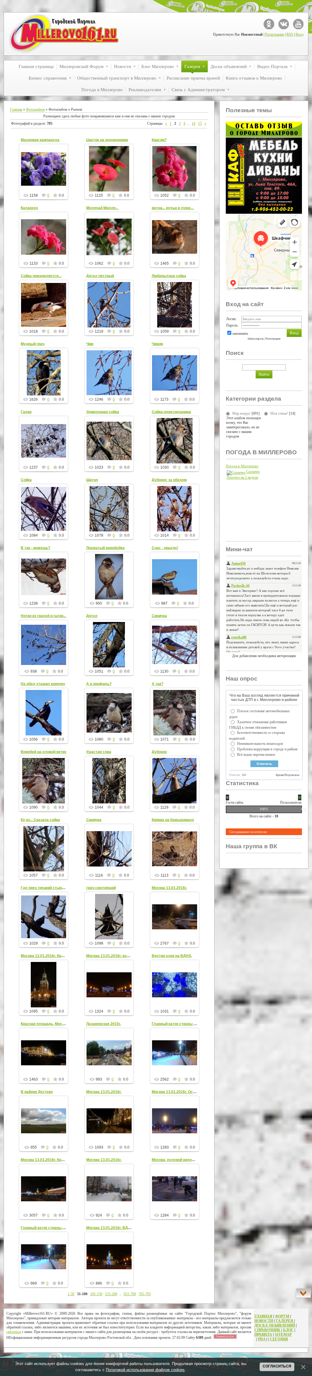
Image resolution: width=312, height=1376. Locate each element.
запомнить (240, 333)
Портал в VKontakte (283, 24)
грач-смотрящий (101, 888)
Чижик (157, 344)
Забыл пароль (255, 338)
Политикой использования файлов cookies (145, 1369)
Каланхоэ (29, 208)
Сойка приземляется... (41, 276)
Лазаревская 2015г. (103, 1024)
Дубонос (159, 752)
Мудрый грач (32, 344)
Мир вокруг (241, 413)
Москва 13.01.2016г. (169, 888)
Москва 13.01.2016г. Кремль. (46, 956)
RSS (289, 34)
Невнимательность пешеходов (260, 744)
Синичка (159, 616)
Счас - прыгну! (165, 548)
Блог (288, 1330)
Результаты (292, 775)
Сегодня (279, 1339)
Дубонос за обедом (169, 480)
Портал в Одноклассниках (269, 24)
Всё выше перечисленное (256, 754)
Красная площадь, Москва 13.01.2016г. (55, 1024)
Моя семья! (279, 413)
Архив (280, 775)
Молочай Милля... (102, 208)
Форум (282, 1316)
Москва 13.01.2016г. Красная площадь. (55, 1160)
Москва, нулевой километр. (176, 1160)
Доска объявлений (274, 1325)
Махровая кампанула (40, 140)
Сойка (26, 480)
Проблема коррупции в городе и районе (267, 749)
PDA (261, 1339)
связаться (13, 1332)
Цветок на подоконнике (107, 140)
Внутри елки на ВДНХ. (172, 956)
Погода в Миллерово (242, 466)
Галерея (284, 1321)
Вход (299, 34)
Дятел (92, 616)
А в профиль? (99, 684)
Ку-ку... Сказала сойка (40, 820)
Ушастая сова (98, 752)
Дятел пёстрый (100, 276)
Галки (26, 412)
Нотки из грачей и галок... (43, 616)
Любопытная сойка (169, 276)
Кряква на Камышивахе (173, 820)
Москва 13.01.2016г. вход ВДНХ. (115, 956)
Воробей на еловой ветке (43, 752)
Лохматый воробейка (105, 548)
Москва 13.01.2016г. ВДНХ (109, 1228)
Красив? (159, 140)
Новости (263, 1321)
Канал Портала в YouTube (298, 24)
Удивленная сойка (102, 412)
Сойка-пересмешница (171, 412)
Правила (263, 1334)
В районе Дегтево (37, 1092)
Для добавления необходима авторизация (264, 656)
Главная (16, 109)
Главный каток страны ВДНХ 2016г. (184, 1024)
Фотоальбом (35, 109)
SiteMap (283, 1334)
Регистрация (274, 34)
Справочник (267, 1330)
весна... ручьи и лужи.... (173, 208)
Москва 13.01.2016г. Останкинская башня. (189, 1092)
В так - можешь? (35, 548)
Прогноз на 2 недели (242, 477)
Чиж (90, 344)
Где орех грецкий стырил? (45, 888)
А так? (157, 684)
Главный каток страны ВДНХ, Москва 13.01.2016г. (65, 1228)
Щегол (92, 480)
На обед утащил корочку (43, 684)
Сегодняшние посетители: (248, 832)
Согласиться (277, 1366)
